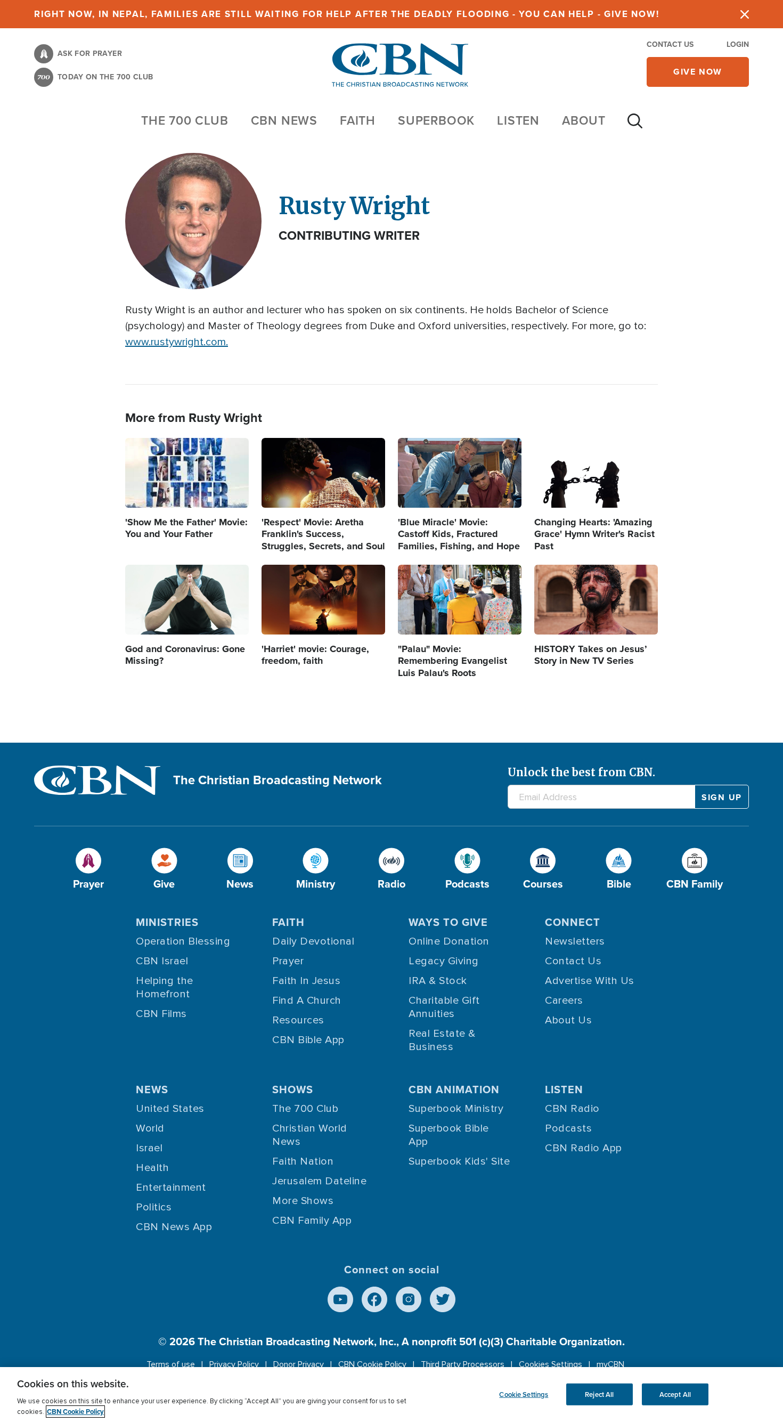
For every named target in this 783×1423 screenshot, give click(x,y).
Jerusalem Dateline (319, 1181)
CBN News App (174, 1227)
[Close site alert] (744, 14)
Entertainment (171, 1187)
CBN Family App (312, 1220)
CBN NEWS (284, 120)
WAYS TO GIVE (448, 922)
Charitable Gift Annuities (444, 1007)
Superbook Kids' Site (459, 1161)
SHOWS (292, 1089)
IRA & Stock (438, 980)
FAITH (358, 120)
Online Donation (449, 941)
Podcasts (568, 1128)
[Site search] (635, 126)
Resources (298, 1020)
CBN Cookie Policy (372, 1364)
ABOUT (584, 120)
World (150, 1128)
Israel (149, 1148)
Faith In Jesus (306, 980)
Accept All (675, 1394)
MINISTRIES (167, 922)
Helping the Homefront (164, 987)
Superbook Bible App (449, 1135)
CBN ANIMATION (454, 1089)
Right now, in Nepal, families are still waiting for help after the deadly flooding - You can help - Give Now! (346, 14)
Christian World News (309, 1135)
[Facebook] (374, 1299)
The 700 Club (185, 120)
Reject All (599, 1394)
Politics (154, 1207)
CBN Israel (162, 961)
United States (170, 1108)
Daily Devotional (313, 941)
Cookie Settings (523, 1394)
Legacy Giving (444, 961)
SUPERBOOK (436, 120)
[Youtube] (340, 1299)
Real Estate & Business (442, 1040)
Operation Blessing (183, 941)
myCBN (610, 1364)
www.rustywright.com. (176, 342)
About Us (568, 1020)
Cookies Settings (550, 1364)
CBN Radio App (583, 1148)
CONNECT (572, 922)
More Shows (302, 1200)
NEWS (152, 1089)
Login (738, 44)
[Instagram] (408, 1299)
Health (152, 1167)
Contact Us (670, 44)
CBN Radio (572, 1108)
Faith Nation (302, 1161)
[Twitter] (442, 1299)
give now (697, 72)
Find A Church (306, 1000)
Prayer (288, 961)
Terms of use (170, 1364)
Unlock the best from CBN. (581, 772)
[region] (391, 1395)
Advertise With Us (589, 980)
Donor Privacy (298, 1364)
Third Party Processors (462, 1364)
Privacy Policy (234, 1364)
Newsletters (575, 941)
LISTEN (518, 120)
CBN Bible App (308, 1040)
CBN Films (161, 1013)
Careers (564, 1000)
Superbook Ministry (456, 1108)
